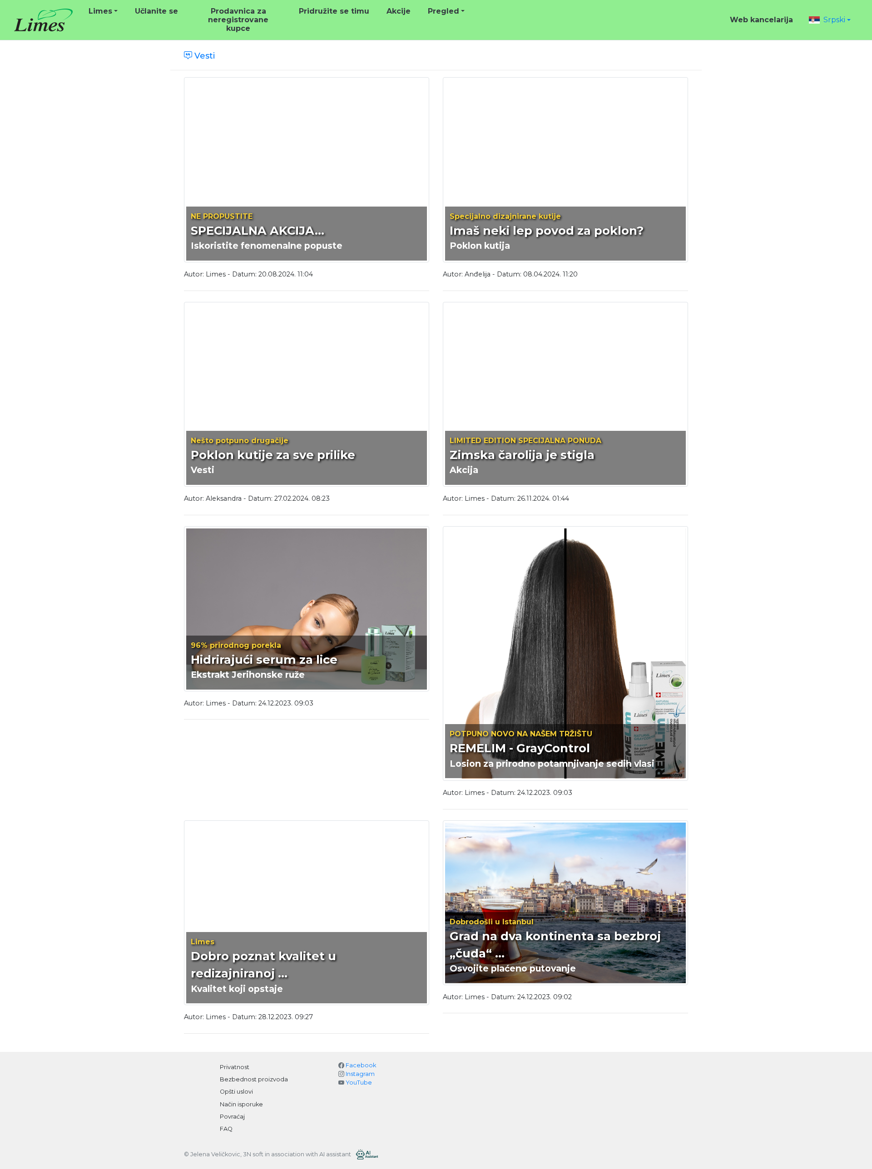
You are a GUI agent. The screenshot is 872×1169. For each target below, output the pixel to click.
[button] (830, 20)
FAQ (226, 1128)
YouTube (359, 1082)
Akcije (398, 11)
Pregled (443, 11)
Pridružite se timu (334, 11)
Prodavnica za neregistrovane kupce (238, 20)
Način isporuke (241, 1104)
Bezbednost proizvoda (254, 1079)
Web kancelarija (761, 19)
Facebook (361, 1065)
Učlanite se (156, 11)
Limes (100, 11)
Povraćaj (232, 1116)
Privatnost (234, 1067)
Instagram (360, 1073)
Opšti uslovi (236, 1091)
